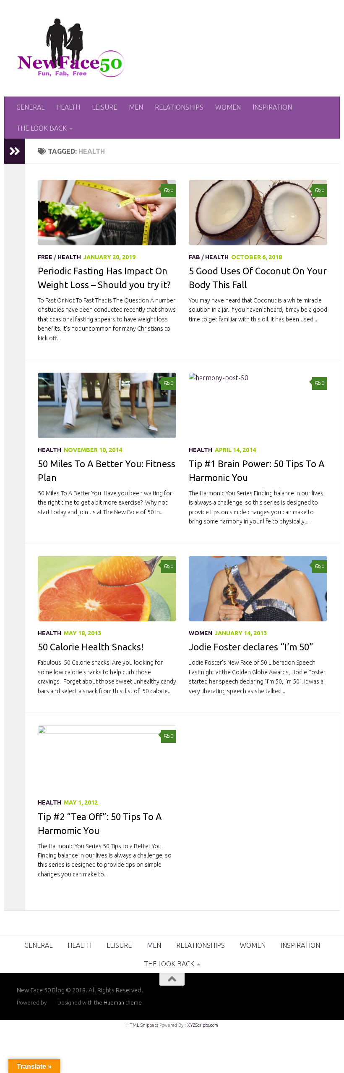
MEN (136, 107)
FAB (194, 257)
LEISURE (104, 107)
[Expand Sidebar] (14, 151)
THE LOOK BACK (41, 128)
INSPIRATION (272, 107)
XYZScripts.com (202, 1025)
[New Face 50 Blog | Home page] (72, 48)
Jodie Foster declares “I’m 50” (251, 647)
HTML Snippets (142, 1025)
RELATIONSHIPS (179, 107)
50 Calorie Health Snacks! (91, 647)
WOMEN (228, 107)
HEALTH (68, 107)
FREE (45, 257)
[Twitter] (291, 996)
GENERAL (30, 107)
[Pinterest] (321, 996)
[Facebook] (306, 996)
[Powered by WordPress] (50, 1002)
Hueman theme (123, 1002)
